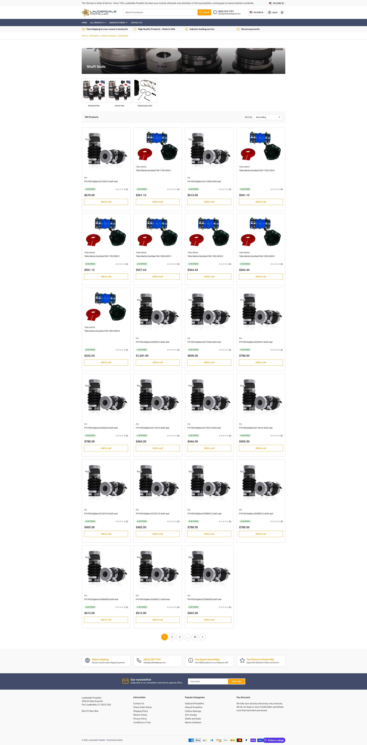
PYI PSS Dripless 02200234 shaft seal (101, 428)
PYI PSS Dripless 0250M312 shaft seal (256, 513)
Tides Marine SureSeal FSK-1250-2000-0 (257, 256)
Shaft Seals (123, 36)
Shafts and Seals (109, 36)
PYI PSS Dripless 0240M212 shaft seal (153, 599)
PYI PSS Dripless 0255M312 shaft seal (204, 513)
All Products (97, 23)
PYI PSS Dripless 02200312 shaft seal (255, 342)
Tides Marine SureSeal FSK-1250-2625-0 (205, 256)
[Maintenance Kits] (145, 90)
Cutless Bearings (193, 711)
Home (84, 23)
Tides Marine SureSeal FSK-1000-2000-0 (102, 331)
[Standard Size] (94, 90)
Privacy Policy (140, 718)
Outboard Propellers (194, 703)
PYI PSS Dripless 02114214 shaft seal (152, 428)
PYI (85, 178)
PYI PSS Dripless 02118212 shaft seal (204, 428)
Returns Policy (140, 715)
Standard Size (94, 106)
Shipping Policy (140, 711)
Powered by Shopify (115, 740)
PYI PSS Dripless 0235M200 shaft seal (204, 599)
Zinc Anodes (191, 715)
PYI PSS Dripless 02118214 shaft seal (255, 428)
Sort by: (248, 117)
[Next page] (202, 637)
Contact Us (136, 23)
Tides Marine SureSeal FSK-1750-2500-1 (102, 256)
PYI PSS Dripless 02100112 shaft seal (152, 513)
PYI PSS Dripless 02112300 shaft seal (204, 181)
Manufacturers (117, 23)
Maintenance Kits (145, 106)
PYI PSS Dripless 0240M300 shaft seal (101, 599)
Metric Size (119, 106)
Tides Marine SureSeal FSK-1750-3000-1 (153, 170)
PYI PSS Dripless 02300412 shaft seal (152, 342)
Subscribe (236, 681)
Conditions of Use (142, 722)
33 (195, 637)
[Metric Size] (119, 90)
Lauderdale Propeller (96, 740)
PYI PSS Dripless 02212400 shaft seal (204, 342)
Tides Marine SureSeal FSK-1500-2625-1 (153, 256)
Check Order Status (142, 707)
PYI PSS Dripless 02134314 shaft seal (101, 181)
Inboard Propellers (193, 707)
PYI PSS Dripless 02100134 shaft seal (101, 513)
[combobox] (167, 12)
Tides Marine (141, 167)
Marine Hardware (193, 722)
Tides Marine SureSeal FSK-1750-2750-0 (257, 170)
